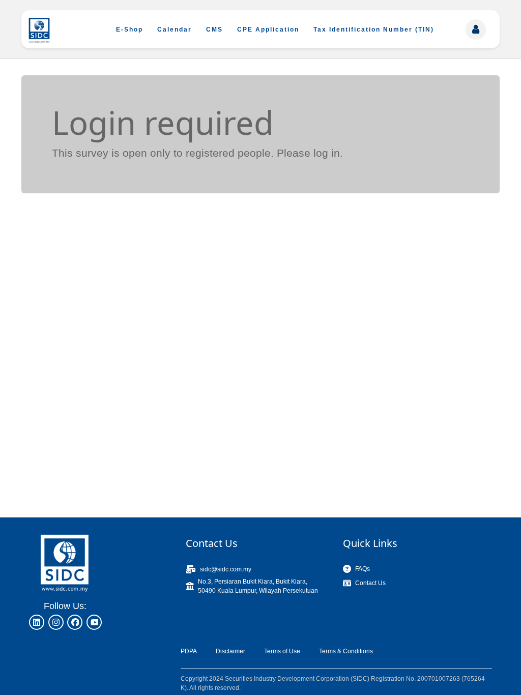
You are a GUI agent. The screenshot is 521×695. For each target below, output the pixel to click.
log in (326, 153)
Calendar (174, 29)
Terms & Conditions (346, 651)
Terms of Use (282, 651)
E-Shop (129, 29)
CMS (214, 29)
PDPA (189, 651)
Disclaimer (230, 651)
